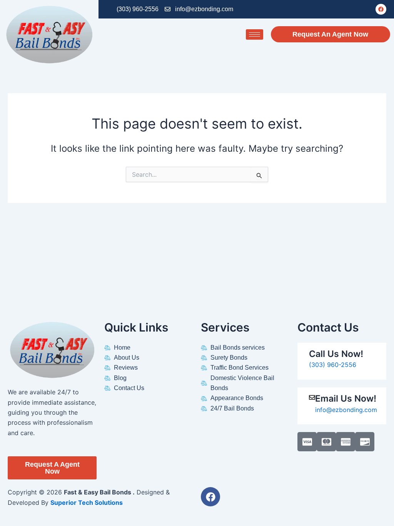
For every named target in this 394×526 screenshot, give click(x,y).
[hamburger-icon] (254, 34)
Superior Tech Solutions (86, 502)
